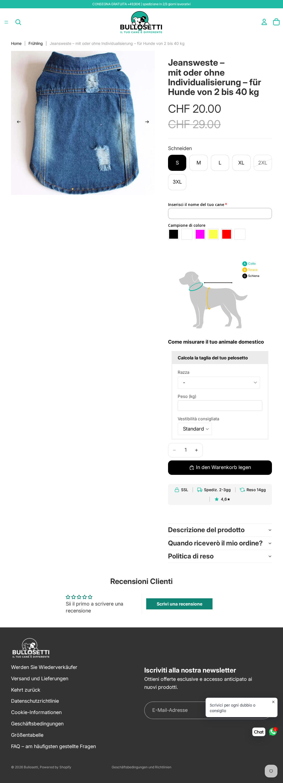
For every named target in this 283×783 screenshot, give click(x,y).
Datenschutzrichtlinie (35, 701)
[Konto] (264, 22)
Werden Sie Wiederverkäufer (44, 667)
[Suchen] (18, 22)
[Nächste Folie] (149, 123)
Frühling (35, 43)
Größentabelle (27, 735)
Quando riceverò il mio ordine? (215, 543)
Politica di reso (191, 556)
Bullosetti (31, 767)
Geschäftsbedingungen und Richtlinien (141, 767)
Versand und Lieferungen (39, 678)
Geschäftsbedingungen (37, 724)
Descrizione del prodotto (206, 530)
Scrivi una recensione (179, 604)
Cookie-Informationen (36, 712)
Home (16, 43)
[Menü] (6, 22)
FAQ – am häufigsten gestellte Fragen (53, 746)
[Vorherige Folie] (17, 123)
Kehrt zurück (25, 690)
